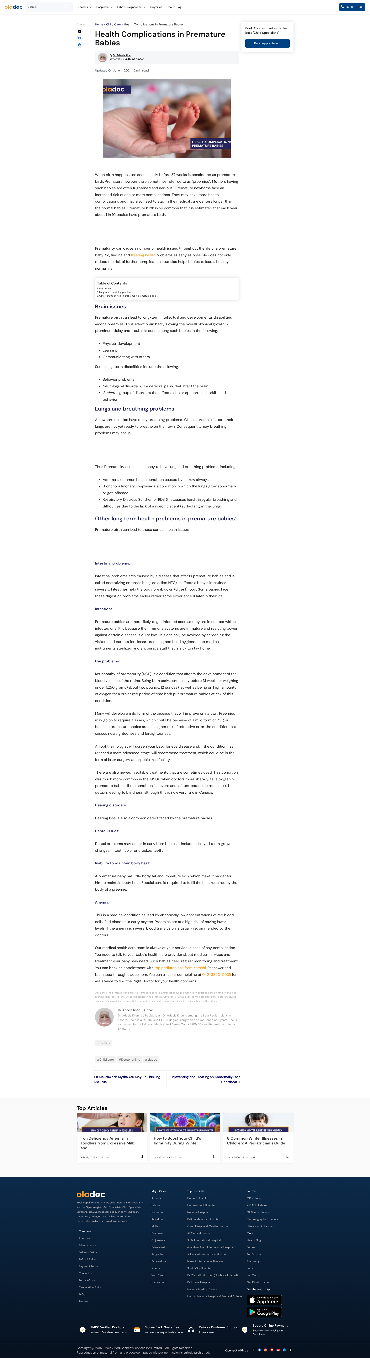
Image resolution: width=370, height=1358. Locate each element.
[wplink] (79, 31)
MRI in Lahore (255, 1198)
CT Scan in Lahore (258, 1212)
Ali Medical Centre (198, 1233)
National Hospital (198, 1212)
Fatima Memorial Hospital (203, 1219)
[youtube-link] (272, 1350)
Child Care (113, 24)
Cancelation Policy (90, 1287)
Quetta (155, 1268)
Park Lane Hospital (198, 1282)
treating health (143, 255)
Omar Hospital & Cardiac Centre (207, 1226)
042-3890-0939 (216, 974)
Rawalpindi (158, 1219)
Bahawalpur (158, 1261)
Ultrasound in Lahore (259, 1226)
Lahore (155, 1205)
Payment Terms (88, 1266)
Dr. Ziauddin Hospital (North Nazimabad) (212, 1275)
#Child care (105, 1060)
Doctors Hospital (197, 1198)
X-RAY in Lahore (257, 1205)
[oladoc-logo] (13, 7)
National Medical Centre (202, 1289)
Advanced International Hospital (207, 1254)
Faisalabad (158, 1247)
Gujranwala (158, 1240)
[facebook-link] (259, 1350)
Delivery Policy (88, 1252)
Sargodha (157, 1254)
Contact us (85, 1273)
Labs (250, 1268)
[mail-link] (278, 1350)
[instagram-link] (266, 1350)
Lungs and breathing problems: (116, 292)
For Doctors (254, 1254)
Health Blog (254, 1240)
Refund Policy (87, 1259)
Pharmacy (253, 1261)
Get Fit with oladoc (258, 1282)
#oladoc (151, 1060)
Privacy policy (87, 1245)
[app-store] (264, 1301)
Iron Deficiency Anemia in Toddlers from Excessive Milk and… (107, 1143)
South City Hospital (199, 1268)
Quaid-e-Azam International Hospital (210, 1247)
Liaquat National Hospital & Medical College (214, 1296)
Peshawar (157, 1233)
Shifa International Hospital (204, 1240)
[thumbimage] (112, 1122)
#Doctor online (129, 1060)
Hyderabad (158, 1282)
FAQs (82, 1294)
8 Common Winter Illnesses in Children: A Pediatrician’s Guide (256, 1141)
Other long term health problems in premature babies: (128, 295)
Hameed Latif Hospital (201, 1205)
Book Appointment (267, 43)
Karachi (156, 1198)
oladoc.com (134, 1352)
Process (84, 1301)
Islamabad (158, 1212)
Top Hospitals (195, 1191)
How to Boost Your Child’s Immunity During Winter (177, 1141)
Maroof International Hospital (205, 1261)
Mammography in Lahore (262, 1219)
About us (84, 1238)
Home (99, 24)
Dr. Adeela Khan (129, 1010)
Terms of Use (87, 1280)
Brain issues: (105, 288)
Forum (251, 1247)
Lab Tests (253, 1275)
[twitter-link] (253, 1350)
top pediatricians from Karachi (180, 967)
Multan (155, 1226)
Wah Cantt (158, 1275)
